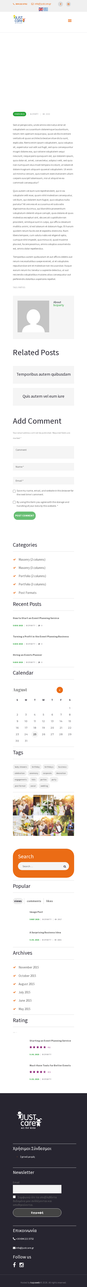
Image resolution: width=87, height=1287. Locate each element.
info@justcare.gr (43, 3)
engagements (21, 779)
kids (33, 779)
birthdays (49, 766)
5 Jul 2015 (34, 940)
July (24, 992)
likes (49, 901)
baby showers (21, 766)
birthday (36, 766)
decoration (61, 773)
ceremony (34, 773)
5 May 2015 (34, 919)
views (18, 901)
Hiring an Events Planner (27, 654)
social (33, 786)
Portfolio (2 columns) (32, 576)
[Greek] (46, 9)
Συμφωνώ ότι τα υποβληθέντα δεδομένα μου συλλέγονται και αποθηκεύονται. (35, 1201)
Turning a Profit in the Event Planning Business (41, 636)
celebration (20, 773)
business (62, 766)
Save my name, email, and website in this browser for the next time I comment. (45, 492)
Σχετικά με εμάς (27, 1156)
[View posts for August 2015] (60, 690)
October (27, 976)
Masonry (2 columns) (32, 559)
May (24, 1009)
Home (25, 87)
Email (16, 1182)
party (54, 779)
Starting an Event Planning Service (50, 1040)
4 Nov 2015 (19, 114)
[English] (41, 9)
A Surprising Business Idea (45, 932)
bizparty (34, 114)
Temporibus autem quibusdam (43, 374)
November (29, 967)
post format (20, 786)
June (25, 1000)
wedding (44, 786)
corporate (47, 773)
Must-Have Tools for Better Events (50, 1065)
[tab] (18, 901)
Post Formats (28, 593)
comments (34, 901)
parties (21, 287)
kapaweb (35, 1282)
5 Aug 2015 (18, 625)
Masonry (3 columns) (32, 568)
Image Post (36, 911)
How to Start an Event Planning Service (36, 618)
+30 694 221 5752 (24, 1238)
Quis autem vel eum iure (43, 396)
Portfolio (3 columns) (32, 584)
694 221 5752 (21, 4)
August (27, 984)
